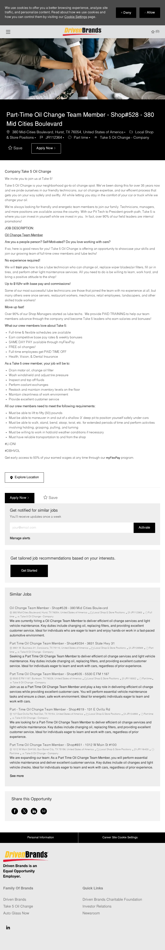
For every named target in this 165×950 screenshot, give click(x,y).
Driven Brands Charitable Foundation (112, 900)
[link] (20, 538)
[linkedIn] (8, 927)
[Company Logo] (83, 31)
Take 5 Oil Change (18, 907)
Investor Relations (96, 907)
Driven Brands (14, 900)
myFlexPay (113, 458)
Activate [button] (144, 527)
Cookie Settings (75, 17)
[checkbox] (15, 148)
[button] (46, 148)
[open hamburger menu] (8, 31)
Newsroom (91, 913)
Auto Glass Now (16, 913)
